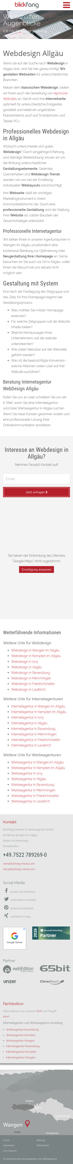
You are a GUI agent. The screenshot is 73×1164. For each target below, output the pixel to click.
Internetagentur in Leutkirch (31, 745)
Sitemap (40, 1140)
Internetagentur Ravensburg (23, 1046)
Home (6, 1140)
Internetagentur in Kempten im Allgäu (38, 712)
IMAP (6, 1016)
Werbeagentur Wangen (20, 1040)
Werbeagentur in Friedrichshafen (35, 796)
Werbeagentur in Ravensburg (32, 785)
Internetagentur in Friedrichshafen (35, 740)
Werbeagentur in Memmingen (33, 790)
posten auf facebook (22, 891)
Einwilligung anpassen (36, 569)
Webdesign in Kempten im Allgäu (36, 656)
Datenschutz (42, 1145)
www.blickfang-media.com (19, 863)
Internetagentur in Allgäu (29, 723)
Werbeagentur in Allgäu (28, 779)
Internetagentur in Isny (27, 717)
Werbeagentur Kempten (20, 1035)
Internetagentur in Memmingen (34, 734)
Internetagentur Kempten (21, 1051)
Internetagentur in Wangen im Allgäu (38, 706)
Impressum (8, 1145)
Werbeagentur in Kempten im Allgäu (38, 768)
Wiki (39, 1011)
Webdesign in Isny (24, 662)
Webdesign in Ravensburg (30, 673)
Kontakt (9, 822)
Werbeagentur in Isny (27, 773)
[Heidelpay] (18, 983)
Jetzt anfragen (36, 492)
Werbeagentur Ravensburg (22, 1029)
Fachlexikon (13, 1004)
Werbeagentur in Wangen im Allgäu (37, 762)
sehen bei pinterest (21, 908)
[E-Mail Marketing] (55, 982)
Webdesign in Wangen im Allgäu (35, 650)
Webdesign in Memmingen (31, 678)
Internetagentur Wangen (20, 1057)
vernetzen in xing (20, 916)
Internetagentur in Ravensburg (33, 729)
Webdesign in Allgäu (26, 667)
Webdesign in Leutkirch (28, 689)
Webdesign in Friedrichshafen (33, 684)
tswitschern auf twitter (23, 899)
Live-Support (10, 1150)
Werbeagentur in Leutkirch (30, 801)
